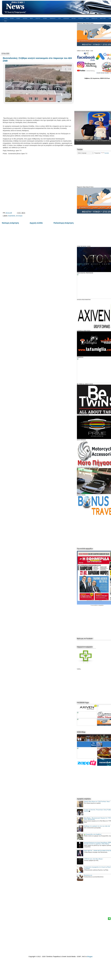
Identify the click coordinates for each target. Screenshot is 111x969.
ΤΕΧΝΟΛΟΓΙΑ (52, 18)
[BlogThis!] (19, 213)
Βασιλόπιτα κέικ (88, 875)
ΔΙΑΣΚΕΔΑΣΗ (66, 18)
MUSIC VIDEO (103, 18)
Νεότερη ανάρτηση (10, 223)
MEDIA (31, 18)
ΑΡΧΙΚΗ (5, 18)
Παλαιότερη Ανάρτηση (64, 223)
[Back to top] (109, 919)
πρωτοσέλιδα (94, 605)
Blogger (89, 956)
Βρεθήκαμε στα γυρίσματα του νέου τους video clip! (97, 826)
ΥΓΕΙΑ (59, 18)
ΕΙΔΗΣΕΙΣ (11, 216)
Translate (106, 153)
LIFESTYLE (37, 18)
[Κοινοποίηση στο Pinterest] (24, 213)
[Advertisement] (37, 40)
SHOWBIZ (45, 18)
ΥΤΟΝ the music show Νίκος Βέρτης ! (93, 859)
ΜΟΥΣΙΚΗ (74, 18)
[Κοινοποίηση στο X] (21, 213)
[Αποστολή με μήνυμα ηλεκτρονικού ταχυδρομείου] (18, 213)
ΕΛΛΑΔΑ (12, 18)
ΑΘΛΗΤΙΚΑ (25, 18)
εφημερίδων (101, 605)
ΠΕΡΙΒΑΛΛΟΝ (94, 18)
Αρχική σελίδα (36, 223)
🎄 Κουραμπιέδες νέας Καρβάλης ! (93, 834)
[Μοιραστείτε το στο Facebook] (23, 213)
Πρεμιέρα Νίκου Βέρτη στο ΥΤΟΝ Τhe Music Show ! (97, 801)
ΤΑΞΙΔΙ (87, 18)
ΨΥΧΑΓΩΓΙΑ (80, 18)
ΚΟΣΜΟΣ (18, 18)
